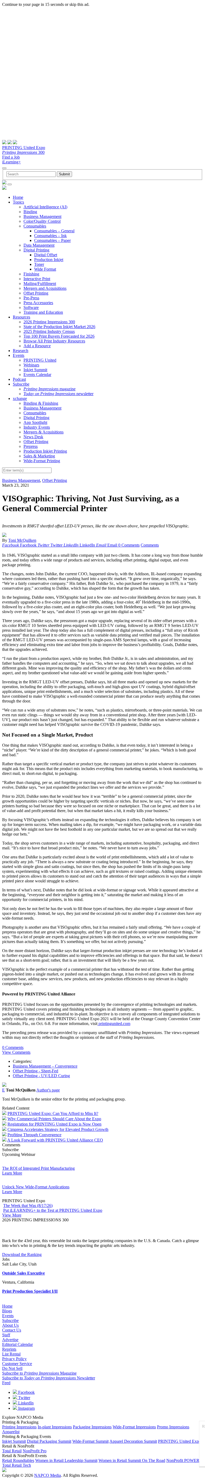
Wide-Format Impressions (134, 1427)
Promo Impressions (173, 1427)
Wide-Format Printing (41, 460)
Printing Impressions (19, 1427)
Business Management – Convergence (45, 1066)
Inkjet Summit (35, 369)
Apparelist (10, 1431)
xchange (20, 398)
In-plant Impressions (55, 1427)
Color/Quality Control (42, 221)
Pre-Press (31, 298)
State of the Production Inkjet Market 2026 (59, 326)
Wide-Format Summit (90, 1441)
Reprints (9, 1349)
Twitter (23, 1397)
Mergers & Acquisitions (43, 432)
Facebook (26, 1392)
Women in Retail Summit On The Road (131, 1460)
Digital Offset (45, 255)
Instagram (26, 1408)
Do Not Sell (12, 1368)
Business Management (42, 216)
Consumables (34, 226)
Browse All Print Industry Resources (54, 341)
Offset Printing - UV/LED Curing (41, 1075)
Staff (6, 1335)
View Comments (16, 1052)
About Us (10, 1325)
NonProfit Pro (34, 1451)
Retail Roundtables (18, 1460)
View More (11, 1215)
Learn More (12, 1173)
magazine (49, 389)
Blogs (7, 1311)
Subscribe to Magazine (39, 1373)
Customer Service (17, 1363)
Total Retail (12, 1451)
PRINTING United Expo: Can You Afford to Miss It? (52, 1113)
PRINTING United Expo (23, 147)
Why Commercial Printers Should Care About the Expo (54, 1119)
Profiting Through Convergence (34, 1134)
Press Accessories (38, 302)
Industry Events (36, 427)
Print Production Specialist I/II (30, 1291)
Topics (18, 202)
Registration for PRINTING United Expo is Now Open (54, 1124)
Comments (150, 545)
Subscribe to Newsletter (48, 1378)
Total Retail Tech (16, 1465)
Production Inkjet (48, 259)
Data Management (38, 245)
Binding (30, 211)
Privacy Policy (14, 1359)
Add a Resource (37, 346)
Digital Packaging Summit (49, 1441)
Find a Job (11, 157)
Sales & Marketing (39, 456)
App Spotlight (35, 422)
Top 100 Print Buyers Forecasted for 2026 (58, 336)
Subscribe (21, 384)
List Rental (11, 1354)
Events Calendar (37, 374)
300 (23, 152)
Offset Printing (35, 293)
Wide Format (45, 269)
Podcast (19, 379)
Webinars (31, 365)
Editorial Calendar (17, 1344)
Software (31, 307)
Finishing (31, 274)
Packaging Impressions (92, 1427)
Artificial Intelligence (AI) (45, 207)
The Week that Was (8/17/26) (28, 1205)
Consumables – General (54, 231)
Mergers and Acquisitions (44, 288)
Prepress (30, 446)
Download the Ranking (22, 1254)
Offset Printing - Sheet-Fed (35, 1071)
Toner (39, 264)
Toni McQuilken (22, 540)
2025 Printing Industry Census (49, 331)
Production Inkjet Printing (45, 451)
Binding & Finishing (40, 403)
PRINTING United (39, 360)
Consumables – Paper (52, 240)
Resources (21, 317)
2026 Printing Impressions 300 (49, 322)
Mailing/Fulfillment (39, 283)
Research (20, 350)
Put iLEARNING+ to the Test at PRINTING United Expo (52, 1210)
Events (18, 355)
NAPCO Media (47, 1475)
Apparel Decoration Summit (133, 1441)
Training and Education (43, 312)
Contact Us (11, 1330)
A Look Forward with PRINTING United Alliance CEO (55, 1140)
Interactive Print (36, 278)
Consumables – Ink (50, 235)
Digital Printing (36, 250)
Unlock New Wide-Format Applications (35, 1187)
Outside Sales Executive (23, 1273)
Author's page (48, 1090)
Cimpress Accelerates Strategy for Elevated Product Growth (57, 1129)
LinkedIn (25, 1403)
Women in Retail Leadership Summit (66, 1460)
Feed (6, 1382)
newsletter (58, 393)
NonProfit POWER (182, 1460)
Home (18, 197)
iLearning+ (11, 162)
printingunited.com (113, 1023)
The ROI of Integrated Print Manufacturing (38, 1168)
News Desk (33, 437)
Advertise (10, 1339)
